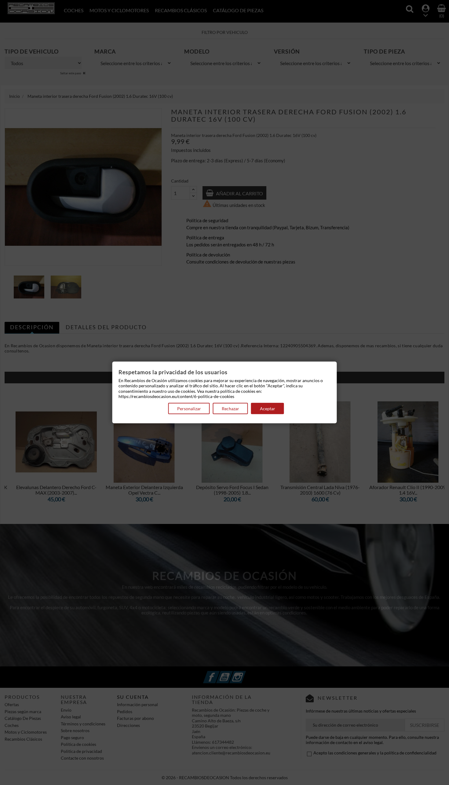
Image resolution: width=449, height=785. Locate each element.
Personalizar (189, 408)
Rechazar (230, 408)
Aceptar (267, 408)
